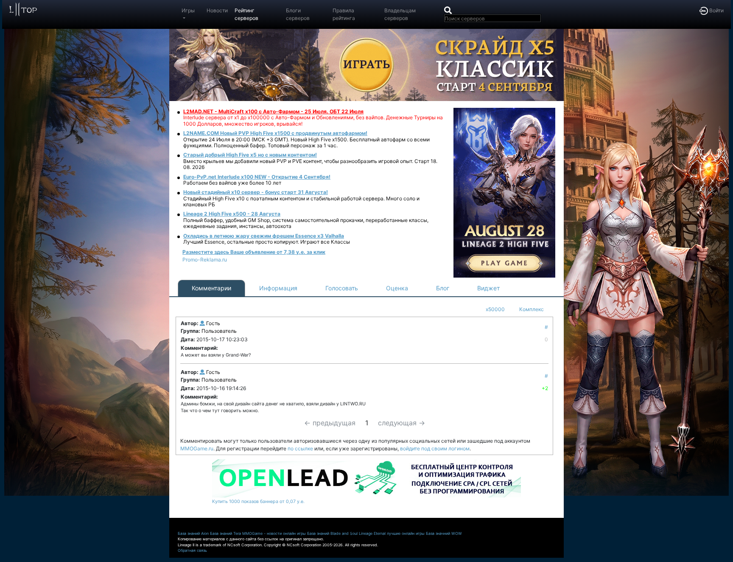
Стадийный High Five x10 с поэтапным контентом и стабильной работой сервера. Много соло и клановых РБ (301, 201)
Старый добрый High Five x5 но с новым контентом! (250, 155)
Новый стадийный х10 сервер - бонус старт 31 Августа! (255, 192)
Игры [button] (188, 10)
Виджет (488, 288)
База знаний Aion (193, 533)
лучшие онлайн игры (406, 533)
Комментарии (211, 288)
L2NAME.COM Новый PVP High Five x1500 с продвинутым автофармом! (275, 133)
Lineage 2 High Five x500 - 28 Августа (231, 214)
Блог (442, 288)
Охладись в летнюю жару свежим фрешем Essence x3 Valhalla (263, 236)
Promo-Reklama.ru (204, 259)
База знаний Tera (225, 533)
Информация (278, 288)
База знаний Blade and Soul (332, 533)
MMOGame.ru (196, 448)
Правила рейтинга (344, 14)
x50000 (495, 309)
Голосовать (341, 288)
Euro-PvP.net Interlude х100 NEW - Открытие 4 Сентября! (256, 177)
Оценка (397, 288)
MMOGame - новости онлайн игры (274, 533)
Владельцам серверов (400, 14)
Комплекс (531, 309)
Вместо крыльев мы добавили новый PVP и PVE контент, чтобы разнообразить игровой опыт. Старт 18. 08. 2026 (310, 164)
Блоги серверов (298, 14)
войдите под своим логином (435, 448)
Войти (716, 10)
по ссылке (300, 448)
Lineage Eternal (372, 533)
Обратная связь (192, 550)
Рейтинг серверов (246, 14)
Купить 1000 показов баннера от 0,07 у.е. (258, 501)
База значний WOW (444, 533)
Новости (217, 10)
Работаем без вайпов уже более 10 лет (232, 183)
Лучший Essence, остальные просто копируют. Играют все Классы (266, 242)
